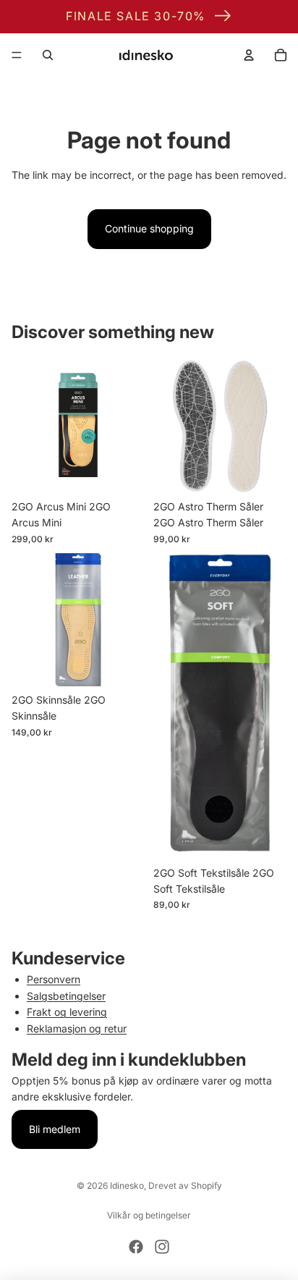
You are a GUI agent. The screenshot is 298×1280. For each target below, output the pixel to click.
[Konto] (249, 55)
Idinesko (127, 1185)
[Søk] (48, 55)
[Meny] (16, 55)
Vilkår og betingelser (149, 1215)
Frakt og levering (67, 1012)
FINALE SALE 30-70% (135, 16)
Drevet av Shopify (185, 1185)
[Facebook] (136, 1246)
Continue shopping (149, 228)
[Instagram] (162, 1246)
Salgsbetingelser (66, 996)
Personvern (53, 979)
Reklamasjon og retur (77, 1028)
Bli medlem (54, 1129)
